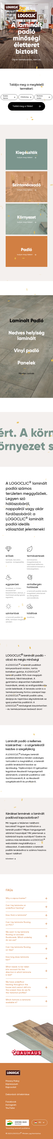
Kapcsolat (11, 1087)
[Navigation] (47, 7)
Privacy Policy (12, 1081)
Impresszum (12, 1084)
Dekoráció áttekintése (17, 1094)
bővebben (10, 859)
